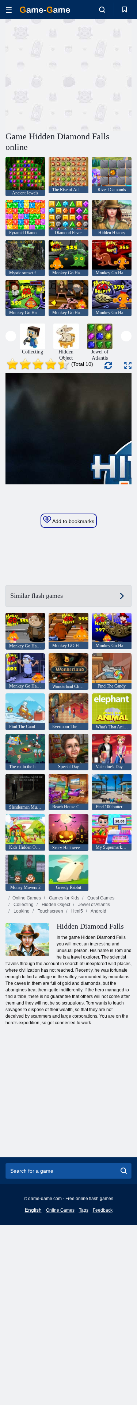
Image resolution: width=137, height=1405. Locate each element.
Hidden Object (55, 904)
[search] (124, 1171)
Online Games (26, 898)
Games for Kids (63, 898)
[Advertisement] (67, 74)
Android (98, 911)
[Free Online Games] (45, 10)
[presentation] (10, 336)
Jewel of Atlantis (93, 904)
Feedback (103, 1210)
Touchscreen (50, 911)
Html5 (76, 911)
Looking (21, 911)
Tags (83, 1210)
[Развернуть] (128, 365)
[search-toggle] (102, 9)
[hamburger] (8, 9)
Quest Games (100, 898)
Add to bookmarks (72, 521)
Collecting (23, 904)
